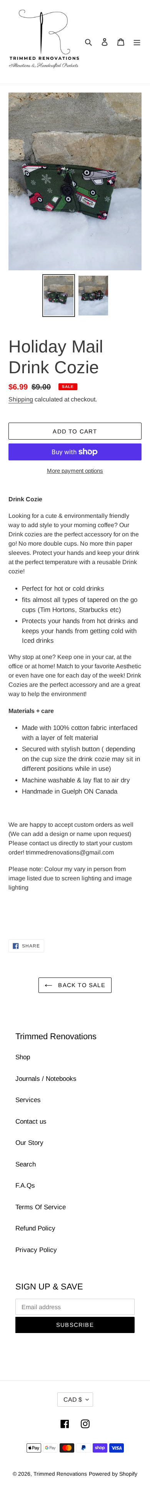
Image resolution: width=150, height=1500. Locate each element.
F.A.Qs (25, 1185)
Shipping (20, 399)
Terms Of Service (40, 1207)
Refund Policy (35, 1228)
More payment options (75, 470)
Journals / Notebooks (46, 1078)
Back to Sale (80, 985)
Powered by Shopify (113, 1474)
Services (28, 1100)
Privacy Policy (36, 1250)
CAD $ (72, 1399)
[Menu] (137, 42)
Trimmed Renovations (60, 1474)
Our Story (29, 1142)
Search (25, 1164)
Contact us (31, 1121)
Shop (22, 1057)
